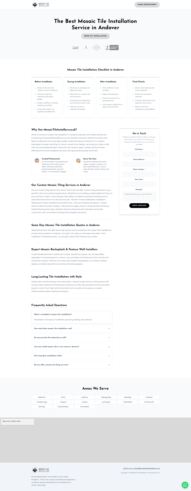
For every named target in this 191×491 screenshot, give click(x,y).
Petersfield (128, 402)
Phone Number (139, 169)
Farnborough (42, 402)
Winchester (84, 407)
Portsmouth (149, 402)
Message (139, 189)
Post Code (139, 179)
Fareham (149, 397)
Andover (84, 397)
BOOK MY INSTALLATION (95, 36)
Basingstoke (106, 397)
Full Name (139, 149)
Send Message (139, 206)
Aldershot (42, 397)
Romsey (42, 407)
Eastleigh (127, 397)
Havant (85, 402)
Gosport (63, 402)
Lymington (106, 402)
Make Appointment (147, 4)
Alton (63, 397)
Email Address (139, 159)
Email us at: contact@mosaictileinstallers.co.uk (141, 469)
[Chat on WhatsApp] (185, 485)
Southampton (63, 407)
